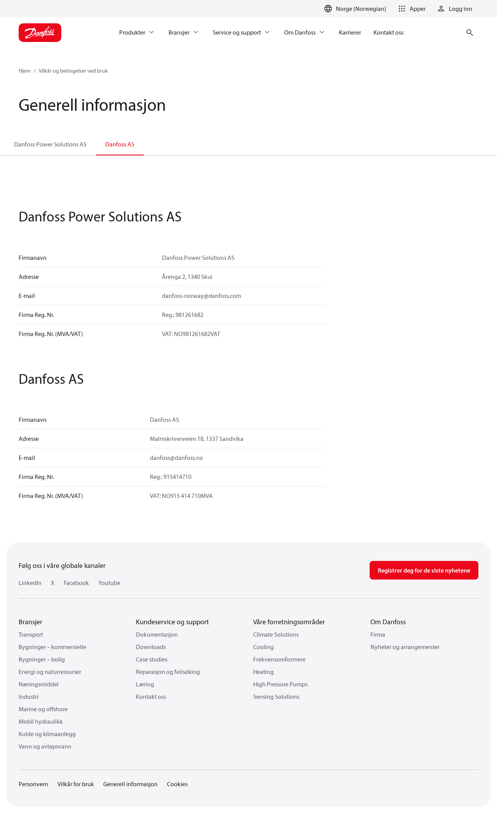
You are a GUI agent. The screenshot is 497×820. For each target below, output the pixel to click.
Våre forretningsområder (289, 621)
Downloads (151, 647)
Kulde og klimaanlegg (47, 734)
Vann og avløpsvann (45, 746)
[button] (411, 8)
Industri (28, 696)
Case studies (151, 659)
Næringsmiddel (39, 684)
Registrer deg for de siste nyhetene (424, 570)
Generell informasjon (130, 784)
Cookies (177, 784)
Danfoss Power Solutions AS (50, 144)
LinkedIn (30, 583)
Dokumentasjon (157, 634)
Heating (263, 671)
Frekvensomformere (279, 659)
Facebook (76, 583)
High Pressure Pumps (280, 684)
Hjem (25, 70)
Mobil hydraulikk (41, 721)
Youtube (109, 583)
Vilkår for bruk (75, 784)
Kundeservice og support (172, 621)
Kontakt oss (151, 696)
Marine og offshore (43, 709)
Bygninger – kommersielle (52, 647)
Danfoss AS (119, 144)
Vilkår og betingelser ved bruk (73, 70)
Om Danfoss (388, 621)
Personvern (33, 784)
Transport (31, 634)
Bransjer (30, 621)
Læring (145, 684)
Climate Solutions (276, 634)
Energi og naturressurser (50, 671)
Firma (377, 634)
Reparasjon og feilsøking (168, 671)
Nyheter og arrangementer (405, 647)
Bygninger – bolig (42, 659)
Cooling (263, 647)
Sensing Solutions (276, 696)
